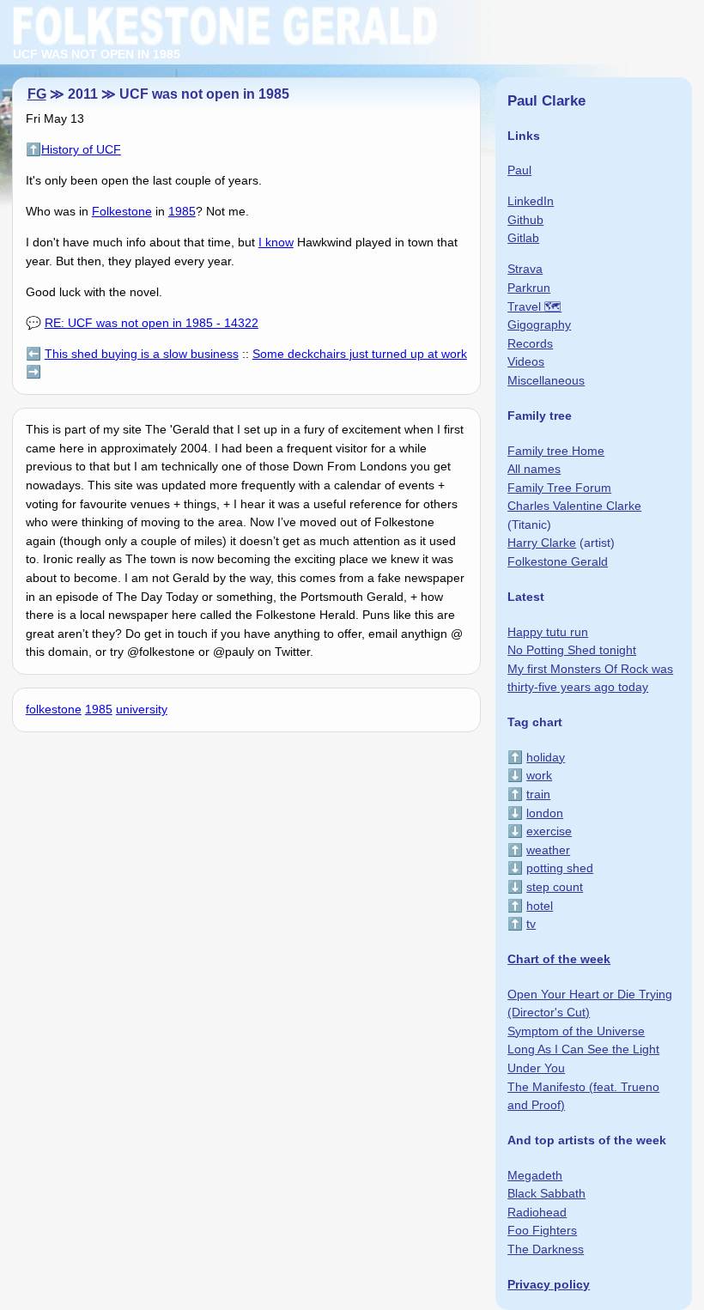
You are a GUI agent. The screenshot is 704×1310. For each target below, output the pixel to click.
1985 (182, 211)
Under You (536, 1068)
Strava (525, 269)
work (539, 775)
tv (531, 924)
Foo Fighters (542, 1230)
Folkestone (122, 211)
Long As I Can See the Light (583, 1049)
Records (530, 343)
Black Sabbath (546, 1193)
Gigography (539, 324)
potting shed (559, 868)
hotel (539, 906)
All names (534, 469)
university (141, 709)
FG (36, 94)
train (538, 794)
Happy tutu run (547, 632)
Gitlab (523, 238)
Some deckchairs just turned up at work (359, 354)
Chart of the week (558, 959)
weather (548, 850)
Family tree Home (555, 451)
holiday (545, 757)
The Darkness (545, 1249)
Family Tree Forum (559, 487)
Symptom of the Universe (576, 1031)
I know (276, 242)
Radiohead (537, 1212)
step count (554, 887)
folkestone (54, 709)
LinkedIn (530, 201)
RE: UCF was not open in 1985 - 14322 (151, 323)
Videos (525, 361)
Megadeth (534, 1175)
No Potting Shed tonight (571, 650)
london (544, 813)
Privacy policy (548, 1284)
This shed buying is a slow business (142, 354)
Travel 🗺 (534, 306)
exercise (549, 831)
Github (525, 220)
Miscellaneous (546, 380)
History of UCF (81, 149)
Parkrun (528, 287)
